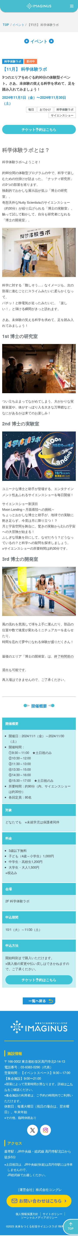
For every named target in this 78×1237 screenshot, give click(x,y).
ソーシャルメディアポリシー (39, 1217)
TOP (6, 25)
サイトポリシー (52, 1214)
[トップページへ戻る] (39, 4)
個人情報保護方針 (27, 1214)
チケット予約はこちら (39, 129)
